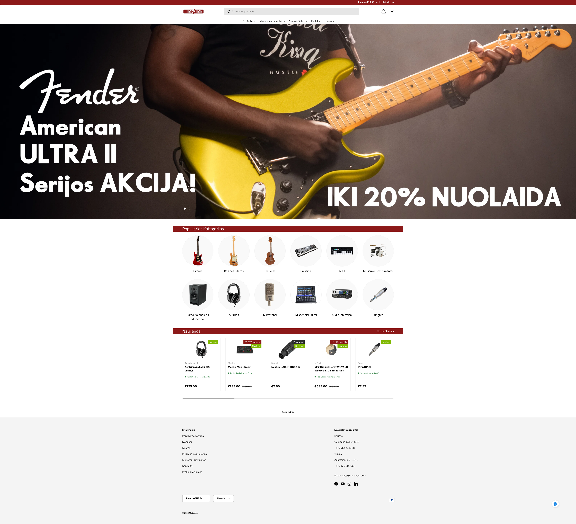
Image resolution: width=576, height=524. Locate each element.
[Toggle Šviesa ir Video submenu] (306, 21)
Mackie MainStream (239, 367)
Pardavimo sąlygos (193, 436)
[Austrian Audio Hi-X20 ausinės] (201, 349)
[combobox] (291, 11)
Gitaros (197, 271)
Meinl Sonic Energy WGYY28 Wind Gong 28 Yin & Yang (331, 369)
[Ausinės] (233, 294)
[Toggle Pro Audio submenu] (255, 21)
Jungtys (378, 314)
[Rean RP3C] (374, 349)
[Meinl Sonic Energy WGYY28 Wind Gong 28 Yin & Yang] (331, 349)
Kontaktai (316, 21)
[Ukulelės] (270, 250)
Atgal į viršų (288, 412)
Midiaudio (193, 513)
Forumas (329, 21)
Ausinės (234, 314)
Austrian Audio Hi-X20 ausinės (197, 369)
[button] (392, 11)
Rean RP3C (364, 367)
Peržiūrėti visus (385, 331)
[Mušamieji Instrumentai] (378, 250)
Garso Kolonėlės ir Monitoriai (198, 316)
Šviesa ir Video (296, 21)
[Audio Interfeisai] (342, 294)
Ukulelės (269, 271)
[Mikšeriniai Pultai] (306, 294)
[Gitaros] (197, 250)
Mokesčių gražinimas (194, 460)
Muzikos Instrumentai (271, 21)
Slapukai (187, 442)
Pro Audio (247, 21)
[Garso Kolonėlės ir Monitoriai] (197, 294)
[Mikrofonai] (270, 294)
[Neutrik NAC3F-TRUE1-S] (288, 349)
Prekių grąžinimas (192, 472)
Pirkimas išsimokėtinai (194, 454)
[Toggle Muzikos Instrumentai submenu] (284, 21)
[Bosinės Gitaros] (233, 250)
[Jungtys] (378, 294)
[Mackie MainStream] (244, 349)
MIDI (342, 271)
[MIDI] (342, 250)
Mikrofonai (270, 314)
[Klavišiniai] (306, 250)
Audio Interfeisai (342, 314)
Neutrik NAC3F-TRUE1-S (285, 367)
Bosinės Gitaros (234, 271)
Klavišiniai (306, 271)
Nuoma (186, 448)
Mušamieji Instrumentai (378, 271)
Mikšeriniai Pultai (306, 314)
